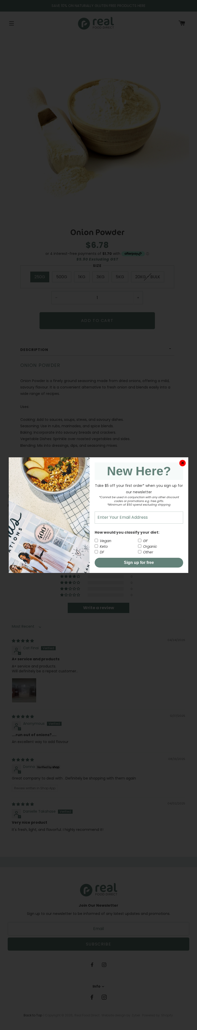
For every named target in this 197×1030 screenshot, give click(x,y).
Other (147, 552)
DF (101, 552)
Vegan (105, 540)
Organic (149, 546)
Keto (103, 546)
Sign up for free (139, 562)
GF (145, 540)
